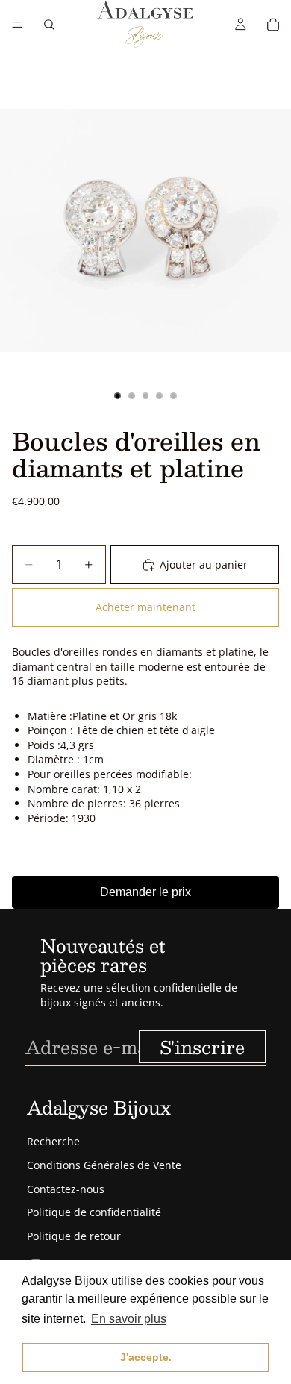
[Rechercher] (49, 24)
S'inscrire (202, 1047)
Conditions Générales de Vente (104, 1165)
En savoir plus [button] (128, 1318)
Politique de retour (74, 1236)
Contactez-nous (65, 1189)
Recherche (53, 1141)
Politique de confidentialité (94, 1212)
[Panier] (273, 24)
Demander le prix (145, 892)
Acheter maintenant (145, 607)
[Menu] (17, 24)
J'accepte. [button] (146, 1357)
